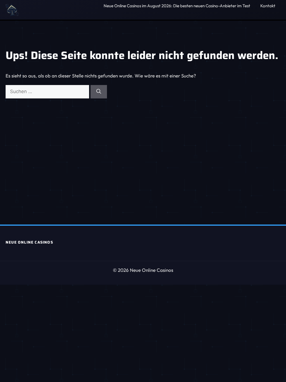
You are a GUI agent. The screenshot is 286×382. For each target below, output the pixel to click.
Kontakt (267, 5)
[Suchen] (98, 91)
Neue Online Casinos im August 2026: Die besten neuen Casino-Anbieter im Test (177, 5)
